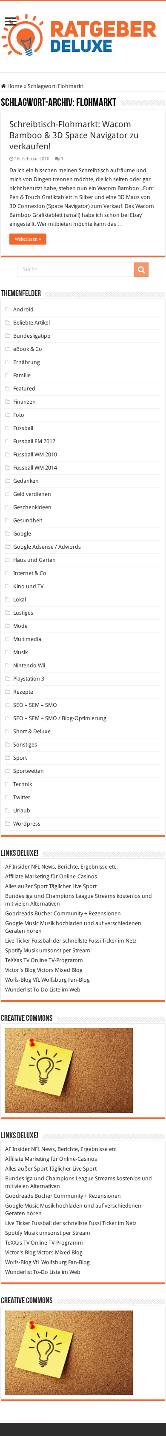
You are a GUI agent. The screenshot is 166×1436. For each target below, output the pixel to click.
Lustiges (23, 613)
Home (14, 86)
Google (22, 533)
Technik (22, 784)
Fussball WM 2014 (35, 467)
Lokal (19, 599)
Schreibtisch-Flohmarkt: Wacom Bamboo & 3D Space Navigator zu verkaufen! (74, 135)
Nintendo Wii (29, 665)
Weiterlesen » (27, 239)
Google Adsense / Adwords (47, 547)
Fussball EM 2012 (34, 441)
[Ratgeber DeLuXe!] (83, 35)
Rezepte (23, 692)
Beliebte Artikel (31, 322)
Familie (22, 375)
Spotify (13, 950)
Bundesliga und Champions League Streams (60, 896)
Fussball (23, 428)
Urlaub (21, 810)
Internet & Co (29, 573)
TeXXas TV (17, 960)
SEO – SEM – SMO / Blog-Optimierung (59, 718)
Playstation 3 (28, 678)
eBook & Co (27, 349)
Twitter (21, 797)
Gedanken (26, 481)
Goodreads (19, 913)
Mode (20, 626)
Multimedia (27, 639)
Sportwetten (28, 771)
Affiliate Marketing (27, 876)
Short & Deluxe (32, 731)
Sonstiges (25, 744)
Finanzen (24, 402)
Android (23, 309)
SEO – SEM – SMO (35, 705)
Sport (20, 758)
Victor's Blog (20, 970)
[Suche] (141, 269)
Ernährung (26, 362)
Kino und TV (28, 586)
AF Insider (17, 866)
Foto (18, 415)
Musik (20, 652)
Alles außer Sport (26, 886)
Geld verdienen (32, 494)
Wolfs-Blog (18, 980)
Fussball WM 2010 (35, 454)
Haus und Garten (34, 560)
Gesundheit (27, 520)
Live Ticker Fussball (28, 940)
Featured (24, 388)
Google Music (22, 923)
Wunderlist (18, 989)
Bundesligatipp (32, 336)
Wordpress (26, 824)
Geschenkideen (32, 507)
